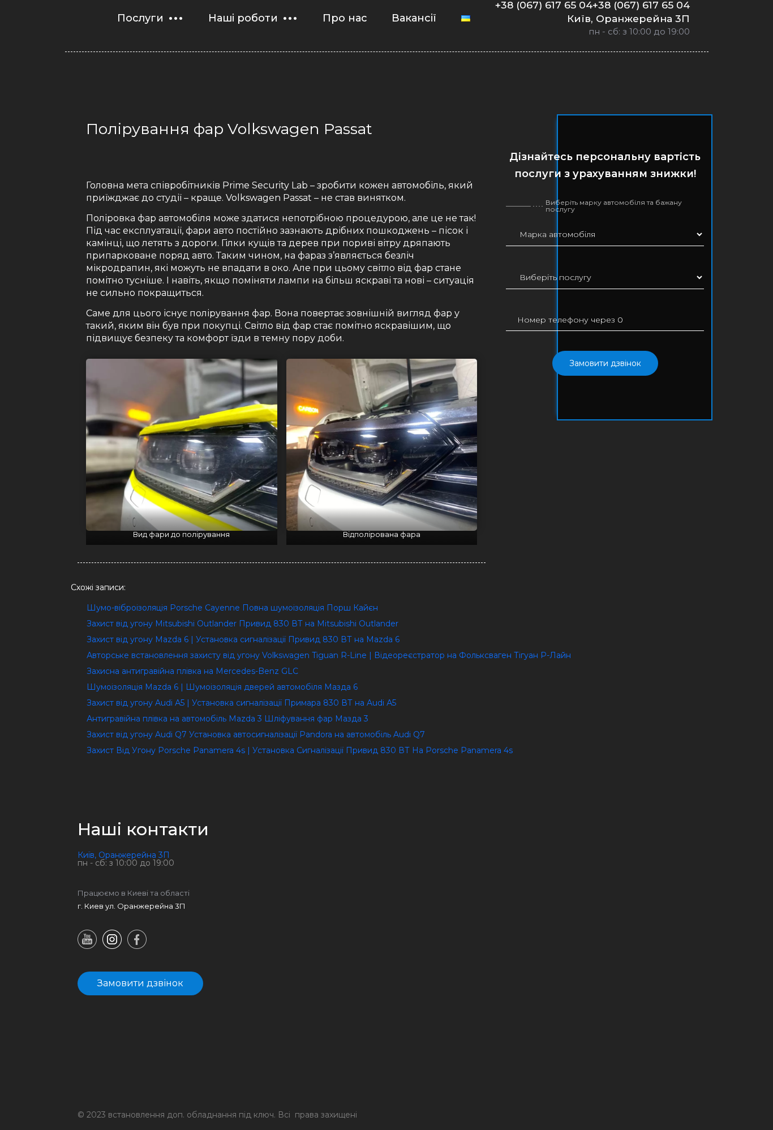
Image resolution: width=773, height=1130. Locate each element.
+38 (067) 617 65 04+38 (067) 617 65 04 (592, 5)
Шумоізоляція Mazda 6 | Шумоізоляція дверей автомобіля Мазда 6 (222, 687)
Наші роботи (243, 18)
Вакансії (414, 18)
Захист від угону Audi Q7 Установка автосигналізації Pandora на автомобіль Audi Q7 (256, 734)
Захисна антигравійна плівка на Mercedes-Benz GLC (192, 671)
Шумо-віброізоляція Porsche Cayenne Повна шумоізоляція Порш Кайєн (232, 608)
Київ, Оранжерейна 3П (628, 18)
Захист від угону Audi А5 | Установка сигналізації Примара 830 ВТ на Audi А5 (241, 703)
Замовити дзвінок (605, 363)
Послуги (140, 18)
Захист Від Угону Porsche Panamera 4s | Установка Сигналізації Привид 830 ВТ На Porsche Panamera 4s (300, 750)
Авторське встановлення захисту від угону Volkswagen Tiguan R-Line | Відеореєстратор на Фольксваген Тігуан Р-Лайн (329, 655)
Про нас (345, 18)
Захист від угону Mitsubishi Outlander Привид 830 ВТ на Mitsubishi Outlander (242, 623)
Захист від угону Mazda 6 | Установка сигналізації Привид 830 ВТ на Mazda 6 (243, 639)
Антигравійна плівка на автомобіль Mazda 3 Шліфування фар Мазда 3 (227, 719)
